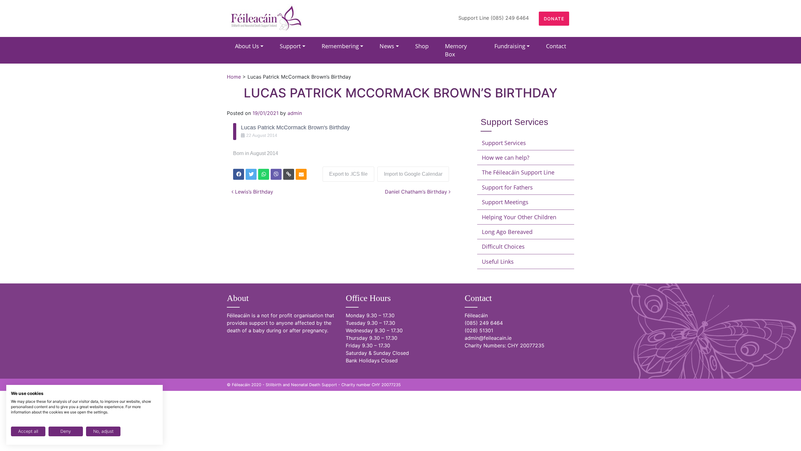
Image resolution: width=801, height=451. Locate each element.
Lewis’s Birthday (253, 192)
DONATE (554, 18)
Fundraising (509, 46)
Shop (422, 46)
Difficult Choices (503, 246)
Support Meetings (505, 202)
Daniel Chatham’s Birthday (417, 192)
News (387, 46)
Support (290, 46)
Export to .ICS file (348, 174)
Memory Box (456, 50)
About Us (247, 46)
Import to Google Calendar (413, 174)
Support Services (504, 143)
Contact (556, 46)
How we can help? (505, 157)
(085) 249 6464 (484, 323)
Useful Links (498, 261)
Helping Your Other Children (519, 217)
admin (295, 113)
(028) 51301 (479, 330)
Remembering (340, 46)
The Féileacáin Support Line (518, 172)
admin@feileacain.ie (488, 338)
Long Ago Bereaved (507, 232)
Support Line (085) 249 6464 (493, 18)
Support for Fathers (507, 187)
